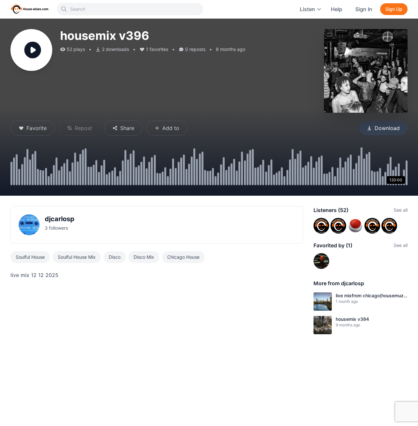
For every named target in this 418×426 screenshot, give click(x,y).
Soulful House (30, 257)
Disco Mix (144, 257)
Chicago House (183, 257)
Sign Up (393, 9)
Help (336, 9)
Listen (307, 9)
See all (401, 210)
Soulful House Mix (77, 257)
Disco (115, 257)
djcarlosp (59, 219)
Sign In (363, 9)
